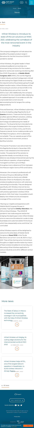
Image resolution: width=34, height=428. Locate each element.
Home (14, 8)
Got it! (28, 425)
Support (19, 394)
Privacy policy (17, 416)
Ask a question (16, 400)
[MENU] (31, 2)
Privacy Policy (14, 426)
